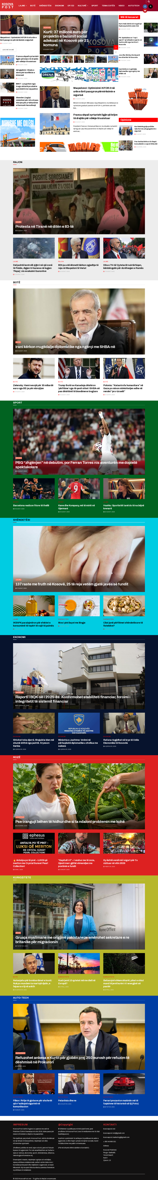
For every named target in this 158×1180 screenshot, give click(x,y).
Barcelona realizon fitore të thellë (31, 505)
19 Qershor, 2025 (20, 989)
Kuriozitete (63, 977)
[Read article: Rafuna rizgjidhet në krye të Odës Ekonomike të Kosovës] (124, 723)
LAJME (22, 6)
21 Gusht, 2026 (6, 43)
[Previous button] (116, 52)
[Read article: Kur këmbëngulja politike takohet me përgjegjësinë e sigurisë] (126, 130)
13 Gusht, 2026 (22, 92)
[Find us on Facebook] (145, 6)
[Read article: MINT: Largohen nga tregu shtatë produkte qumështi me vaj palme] (7, 88)
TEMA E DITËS (108, 6)
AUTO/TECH (133, 6)
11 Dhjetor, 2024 (65, 1104)
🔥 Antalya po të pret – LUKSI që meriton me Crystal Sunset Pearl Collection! (30, 863)
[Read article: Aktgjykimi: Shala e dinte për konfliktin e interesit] (7, 74)
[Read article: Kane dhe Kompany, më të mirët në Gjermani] (79, 488)
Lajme (18, 222)
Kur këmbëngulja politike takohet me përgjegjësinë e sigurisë (145, 129)
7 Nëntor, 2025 (109, 866)
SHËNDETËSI (45, 6)
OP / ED (71, 6)
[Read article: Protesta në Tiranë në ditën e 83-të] (79, 201)
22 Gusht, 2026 (109, 394)
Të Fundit (6, 32)
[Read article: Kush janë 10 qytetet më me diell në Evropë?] (79, 963)
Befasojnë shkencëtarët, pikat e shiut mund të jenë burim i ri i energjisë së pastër (123, 983)
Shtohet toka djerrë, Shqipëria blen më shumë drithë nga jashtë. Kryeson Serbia (33, 743)
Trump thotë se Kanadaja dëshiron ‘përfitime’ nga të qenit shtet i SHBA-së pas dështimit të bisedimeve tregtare (79, 388)
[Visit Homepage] (8, 6)
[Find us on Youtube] (145, 11)
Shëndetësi (63, 619)
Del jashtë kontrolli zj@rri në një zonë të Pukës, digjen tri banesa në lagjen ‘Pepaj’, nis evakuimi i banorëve (32, 268)
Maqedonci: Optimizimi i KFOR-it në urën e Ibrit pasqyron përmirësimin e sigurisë (94, 92)
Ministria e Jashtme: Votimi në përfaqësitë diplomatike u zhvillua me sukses (78, 743)
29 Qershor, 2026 (22, 705)
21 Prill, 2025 (64, 986)
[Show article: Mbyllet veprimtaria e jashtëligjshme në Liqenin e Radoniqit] (56, 59)
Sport (18, 458)
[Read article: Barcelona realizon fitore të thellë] (34, 488)
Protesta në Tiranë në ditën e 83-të (44, 227)
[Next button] (116, 47)
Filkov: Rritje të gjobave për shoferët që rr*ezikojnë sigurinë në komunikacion (32, 1103)
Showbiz (62, 856)
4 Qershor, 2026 (110, 746)
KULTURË (82, 6)
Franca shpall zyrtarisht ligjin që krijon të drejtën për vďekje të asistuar (27, 59)
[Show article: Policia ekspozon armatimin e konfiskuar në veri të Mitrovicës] (90, 59)
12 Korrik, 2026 (21, 825)
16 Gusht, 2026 (22, 78)
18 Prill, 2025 (109, 989)
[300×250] (17, 132)
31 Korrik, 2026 (140, 147)
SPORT (94, 6)
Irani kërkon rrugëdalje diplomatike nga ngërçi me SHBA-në (129, 71)
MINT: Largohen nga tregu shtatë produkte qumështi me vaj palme (27, 86)
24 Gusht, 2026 (125, 29)
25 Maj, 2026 (18, 869)
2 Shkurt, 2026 (64, 869)
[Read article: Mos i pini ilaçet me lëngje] (79, 605)
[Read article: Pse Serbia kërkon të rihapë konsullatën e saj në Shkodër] (126, 145)
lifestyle (20, 817)
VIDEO (121, 6)
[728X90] (79, 147)
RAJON (61, 261)
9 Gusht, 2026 (64, 626)
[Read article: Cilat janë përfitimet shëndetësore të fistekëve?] (124, 605)
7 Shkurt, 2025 (19, 1110)
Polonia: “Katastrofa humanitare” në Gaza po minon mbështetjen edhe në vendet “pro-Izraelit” (123, 388)
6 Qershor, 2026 (65, 749)
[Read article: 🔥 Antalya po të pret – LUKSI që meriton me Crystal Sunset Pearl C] (34, 843)
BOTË (33, 6)
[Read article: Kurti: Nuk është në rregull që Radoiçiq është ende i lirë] (151, 28)
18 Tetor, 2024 (109, 1107)
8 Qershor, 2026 (20, 749)
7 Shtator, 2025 (22, 946)
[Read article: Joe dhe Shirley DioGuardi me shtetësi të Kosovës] (151, 59)
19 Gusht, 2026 (22, 64)
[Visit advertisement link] (79, 74)
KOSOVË (47, 31)
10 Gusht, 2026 (19, 629)
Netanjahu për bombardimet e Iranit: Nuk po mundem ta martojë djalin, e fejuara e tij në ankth (32, 983)
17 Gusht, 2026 (109, 271)
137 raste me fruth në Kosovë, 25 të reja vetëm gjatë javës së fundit (71, 584)
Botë (18, 342)
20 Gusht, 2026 (64, 271)
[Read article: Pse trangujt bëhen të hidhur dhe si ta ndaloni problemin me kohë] (79, 796)
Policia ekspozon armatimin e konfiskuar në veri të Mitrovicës (69, 40)
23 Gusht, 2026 (125, 60)
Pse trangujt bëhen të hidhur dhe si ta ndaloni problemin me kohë (70, 822)
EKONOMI (59, 6)
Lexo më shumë (9, 49)
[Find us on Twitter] (150, 6)
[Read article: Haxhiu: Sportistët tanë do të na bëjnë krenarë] (124, 488)
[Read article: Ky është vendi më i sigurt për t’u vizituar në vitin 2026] (124, 843)
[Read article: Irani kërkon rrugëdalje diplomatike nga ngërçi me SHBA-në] (151, 73)
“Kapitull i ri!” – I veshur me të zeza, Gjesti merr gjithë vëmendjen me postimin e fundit (76, 863)
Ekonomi (19, 692)
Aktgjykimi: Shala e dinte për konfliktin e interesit (25, 72)
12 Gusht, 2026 (22, 108)
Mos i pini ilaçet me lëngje (71, 622)
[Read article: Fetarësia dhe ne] (79, 1083)
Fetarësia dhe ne (67, 1100)
